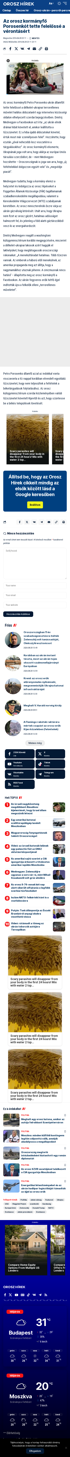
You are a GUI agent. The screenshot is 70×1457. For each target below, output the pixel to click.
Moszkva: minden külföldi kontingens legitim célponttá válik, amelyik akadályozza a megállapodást (42, 1138)
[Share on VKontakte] (22, 48)
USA (7, 1204)
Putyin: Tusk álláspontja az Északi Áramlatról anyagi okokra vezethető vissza (30, 913)
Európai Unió (10, 1208)
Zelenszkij (24, 1208)
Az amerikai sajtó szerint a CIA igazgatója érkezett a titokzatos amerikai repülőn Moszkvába (30, 861)
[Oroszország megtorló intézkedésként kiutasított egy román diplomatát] (11, 1153)
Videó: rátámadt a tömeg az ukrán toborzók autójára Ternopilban (27, 926)
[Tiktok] (50, 764)
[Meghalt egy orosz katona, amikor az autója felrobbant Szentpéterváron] (11, 1120)
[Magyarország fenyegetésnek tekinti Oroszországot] (59, 836)
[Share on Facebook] (10, 48)
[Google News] (22, 1295)
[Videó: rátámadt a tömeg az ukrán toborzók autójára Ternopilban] (59, 926)
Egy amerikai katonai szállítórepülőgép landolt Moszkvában (26, 822)
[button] (45, 3)
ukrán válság (36, 1200)
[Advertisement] (35, 332)
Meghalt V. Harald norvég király (43, 705)
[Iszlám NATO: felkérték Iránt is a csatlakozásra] (59, 901)
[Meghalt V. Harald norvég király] (13, 708)
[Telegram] (50, 774)
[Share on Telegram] (28, 48)
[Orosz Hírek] (18, 3)
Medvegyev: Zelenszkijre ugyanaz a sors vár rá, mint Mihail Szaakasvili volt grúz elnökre (30, 874)
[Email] (34, 48)
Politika (25, 1115)
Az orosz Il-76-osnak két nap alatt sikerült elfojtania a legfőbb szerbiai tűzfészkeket (30, 887)
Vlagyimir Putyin (19, 1204)
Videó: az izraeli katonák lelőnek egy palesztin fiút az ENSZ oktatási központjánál (29, 848)
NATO (51, 1208)
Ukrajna (60, 1200)
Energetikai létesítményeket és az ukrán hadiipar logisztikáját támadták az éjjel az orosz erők (43, 1188)
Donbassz (9, 1212)
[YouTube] (16, 1295)
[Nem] (66, 1447)
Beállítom (35, 504)
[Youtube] (20, 764)
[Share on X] (16, 48)
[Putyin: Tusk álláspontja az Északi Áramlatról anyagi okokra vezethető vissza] (59, 914)
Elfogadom (35, 1451)
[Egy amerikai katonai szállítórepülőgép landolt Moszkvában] (59, 823)
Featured (49, 1200)
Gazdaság (46, 1204)
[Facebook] (20, 754)
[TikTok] (28, 1295)
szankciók (34, 1204)
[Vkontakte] (20, 774)
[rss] (20, 784)
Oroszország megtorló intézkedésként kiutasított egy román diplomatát (43, 1155)
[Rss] (45, 1295)
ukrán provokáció (25, 1212)
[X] (50, 754)
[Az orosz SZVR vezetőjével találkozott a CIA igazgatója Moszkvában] (11, 1169)
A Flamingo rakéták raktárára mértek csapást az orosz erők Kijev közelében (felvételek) (42, 725)
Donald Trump (39, 1208)
